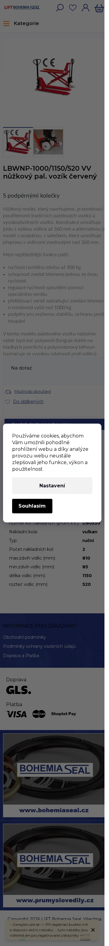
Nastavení (52, 486)
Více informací (62, 469)
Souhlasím (32, 506)
